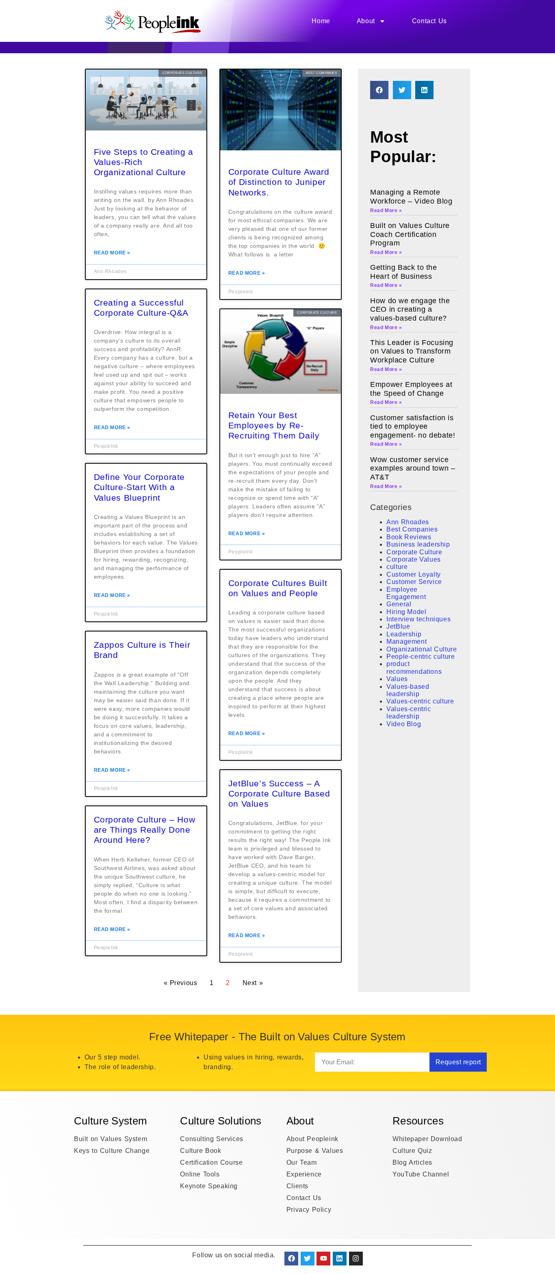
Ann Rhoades (407, 522)
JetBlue (398, 626)
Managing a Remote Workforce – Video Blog (411, 196)
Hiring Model (406, 611)
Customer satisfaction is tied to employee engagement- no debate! (412, 426)
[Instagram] (356, 1258)
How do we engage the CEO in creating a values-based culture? (410, 309)
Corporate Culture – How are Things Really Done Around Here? (144, 829)
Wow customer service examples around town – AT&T (412, 468)
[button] (379, 90)
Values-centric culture (420, 701)
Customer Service (414, 581)
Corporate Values (413, 559)
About (366, 20)
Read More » (112, 253)
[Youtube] (323, 1258)
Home (321, 20)
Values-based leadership (407, 690)
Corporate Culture (414, 552)
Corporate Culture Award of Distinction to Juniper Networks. (279, 182)
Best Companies (412, 529)
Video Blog (403, 724)
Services (144, 55)
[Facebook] (291, 1258)
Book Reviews (408, 537)
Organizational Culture (421, 649)
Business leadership (418, 544)
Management (406, 641)
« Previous (180, 982)
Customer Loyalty (413, 574)
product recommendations (414, 667)
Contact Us (429, 20)
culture (397, 566)
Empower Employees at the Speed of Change (411, 388)
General (398, 604)
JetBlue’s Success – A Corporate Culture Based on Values (279, 793)
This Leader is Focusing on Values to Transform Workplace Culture (411, 351)
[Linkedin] (340, 1258)
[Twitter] (307, 1258)
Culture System (211, 55)
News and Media (354, 55)
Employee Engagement (406, 593)
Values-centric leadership (408, 712)
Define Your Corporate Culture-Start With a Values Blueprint (139, 487)
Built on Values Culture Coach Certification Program (410, 234)
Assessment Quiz (282, 55)
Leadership (403, 634)
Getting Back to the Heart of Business (403, 271)
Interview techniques (418, 619)
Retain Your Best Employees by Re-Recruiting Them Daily (274, 425)
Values (397, 678)
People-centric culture (420, 656)
